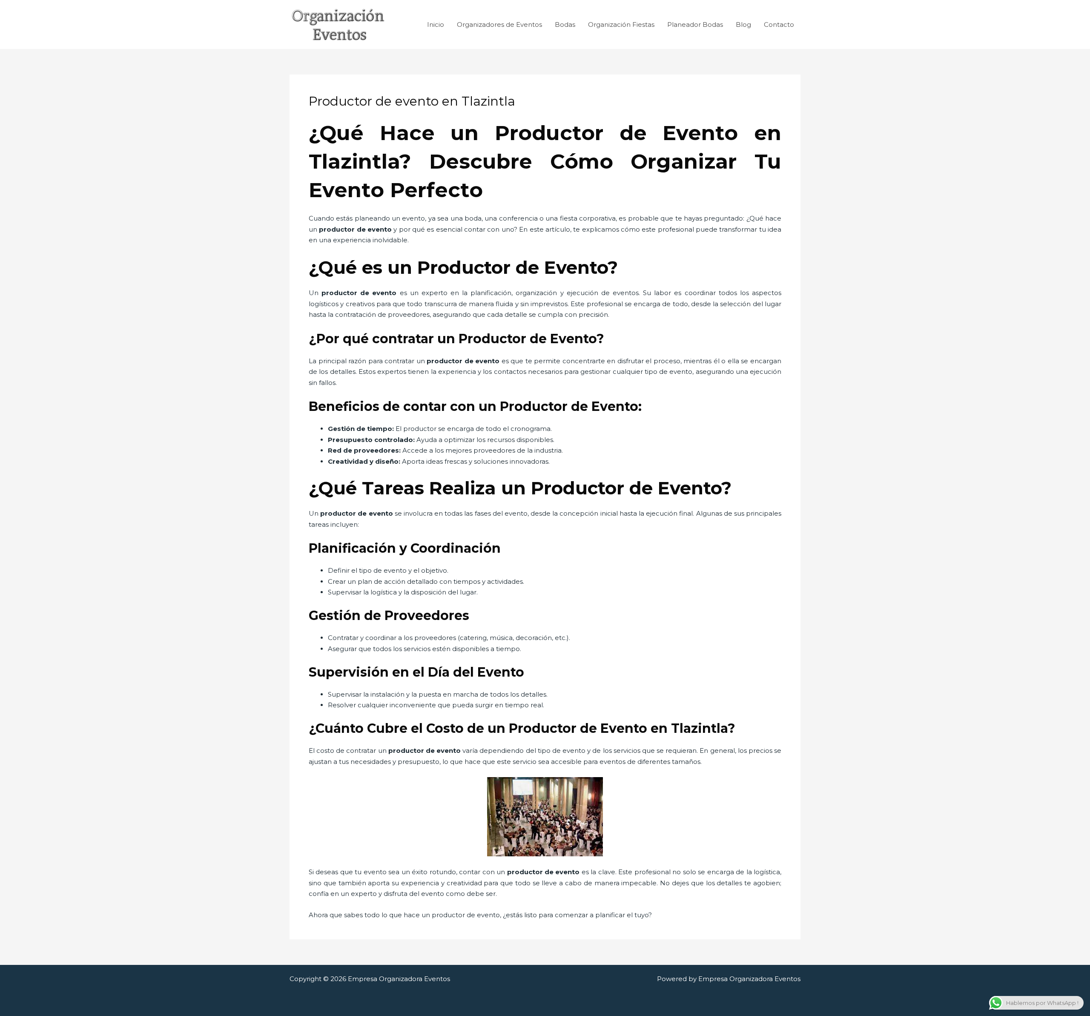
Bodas (565, 24)
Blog (743, 24)
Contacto (779, 24)
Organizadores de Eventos (499, 24)
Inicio (435, 24)
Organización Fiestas (621, 24)
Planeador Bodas (695, 24)
